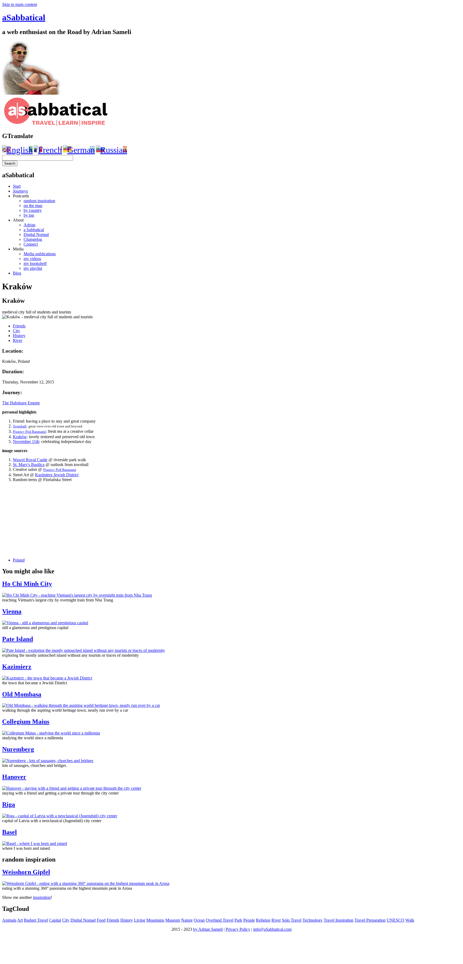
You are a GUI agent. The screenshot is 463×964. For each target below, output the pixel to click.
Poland (19, 560)
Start (17, 186)
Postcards (21, 196)
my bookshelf (35, 263)
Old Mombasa (21, 694)
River (17, 340)
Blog (17, 273)
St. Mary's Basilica (28, 464)
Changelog (33, 239)
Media (18, 249)
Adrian (29, 225)
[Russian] (111, 150)
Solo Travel (291, 920)
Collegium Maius (25, 721)
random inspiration (39, 200)
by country (33, 210)
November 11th (26, 441)
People (249, 920)
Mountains (155, 920)
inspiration (42, 897)
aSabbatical (23, 17)
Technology (313, 920)
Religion (263, 920)
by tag (29, 215)
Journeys (20, 191)
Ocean (199, 920)
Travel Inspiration (338, 920)
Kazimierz (16, 666)
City (16, 330)
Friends (19, 326)
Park (238, 920)
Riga (8, 804)
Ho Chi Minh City (27, 583)
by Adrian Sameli (208, 929)
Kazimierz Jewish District (57, 474)
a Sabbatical (34, 229)
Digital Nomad (36, 234)
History (19, 335)
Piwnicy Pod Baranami (29, 432)
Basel (9, 832)
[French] (48, 150)
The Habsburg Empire (21, 403)
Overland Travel (219, 920)
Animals (9, 920)
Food (101, 920)
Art (20, 920)
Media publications (40, 254)
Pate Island (17, 639)
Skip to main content (19, 4)
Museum (172, 920)
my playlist (33, 268)
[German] (79, 150)
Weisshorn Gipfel (26, 872)
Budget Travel (36, 920)
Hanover (14, 776)
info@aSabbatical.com (272, 929)
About (18, 220)
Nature (187, 920)
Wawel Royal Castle (30, 459)
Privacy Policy (238, 929)
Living (139, 920)
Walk (409, 920)
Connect (31, 244)
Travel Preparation (370, 920)
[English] (17, 150)
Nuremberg (18, 749)
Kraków (20, 436)
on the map (33, 205)
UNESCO (395, 920)
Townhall (20, 426)
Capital (55, 920)
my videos (32, 258)
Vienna (11, 611)
